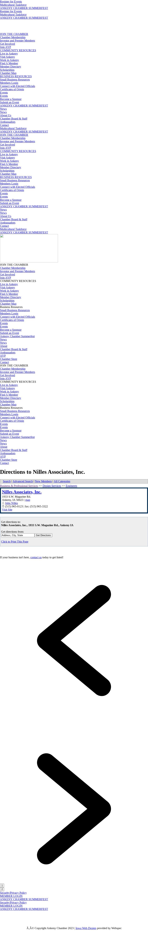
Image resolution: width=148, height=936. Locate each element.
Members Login (9, 82)
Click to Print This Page (14, 541)
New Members (43, 481)
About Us (5, 115)
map (27, 499)
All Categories (62, 481)
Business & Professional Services (19, 485)
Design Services (52, 485)
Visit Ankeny (7, 56)
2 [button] (2, 889)
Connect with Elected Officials (17, 86)
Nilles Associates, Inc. (22, 491)
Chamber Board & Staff (13, 118)
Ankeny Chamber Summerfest (17, 336)
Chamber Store (8, 359)
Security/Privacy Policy (13, 892)
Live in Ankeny (9, 53)
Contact (4, 125)
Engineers (71, 485)
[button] (74, 713)
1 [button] (2, 885)
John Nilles (11, 503)
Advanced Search (23, 481)
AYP (3, 355)
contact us (36, 557)
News (3, 108)
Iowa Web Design (86, 928)
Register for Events (11, 1)
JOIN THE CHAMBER (14, 34)
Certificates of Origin (12, 89)
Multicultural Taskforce (13, 4)
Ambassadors (7, 121)
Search (7, 481)
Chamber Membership (12, 37)
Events (4, 92)
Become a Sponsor (10, 99)
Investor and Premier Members (17, 40)
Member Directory (10, 66)
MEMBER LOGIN (11, 896)
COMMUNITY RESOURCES (18, 50)
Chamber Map (8, 73)
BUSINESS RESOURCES (16, 76)
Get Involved (7, 43)
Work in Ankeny (9, 60)
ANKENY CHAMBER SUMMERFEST (24, 8)
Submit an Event (9, 102)
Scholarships (7, 69)
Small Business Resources (15, 79)
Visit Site (7, 509)
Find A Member (9, 63)
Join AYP (5, 47)
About (3, 346)
